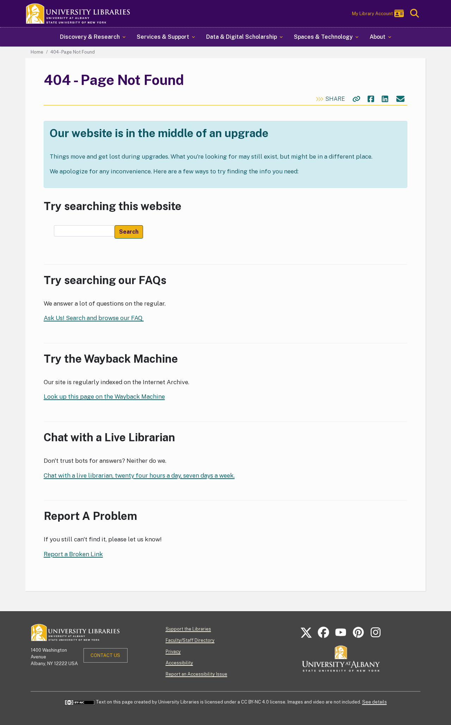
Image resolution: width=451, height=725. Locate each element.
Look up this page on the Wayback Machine (104, 396)
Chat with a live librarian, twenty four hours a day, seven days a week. (139, 475)
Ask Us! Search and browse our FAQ (94, 317)
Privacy (173, 651)
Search (128, 231)
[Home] (78, 13)
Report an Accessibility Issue (196, 674)
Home (37, 52)
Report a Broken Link (73, 554)
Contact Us (105, 655)
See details (374, 702)
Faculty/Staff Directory (190, 640)
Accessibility (179, 662)
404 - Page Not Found (72, 52)
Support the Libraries (188, 629)
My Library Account (372, 13)
